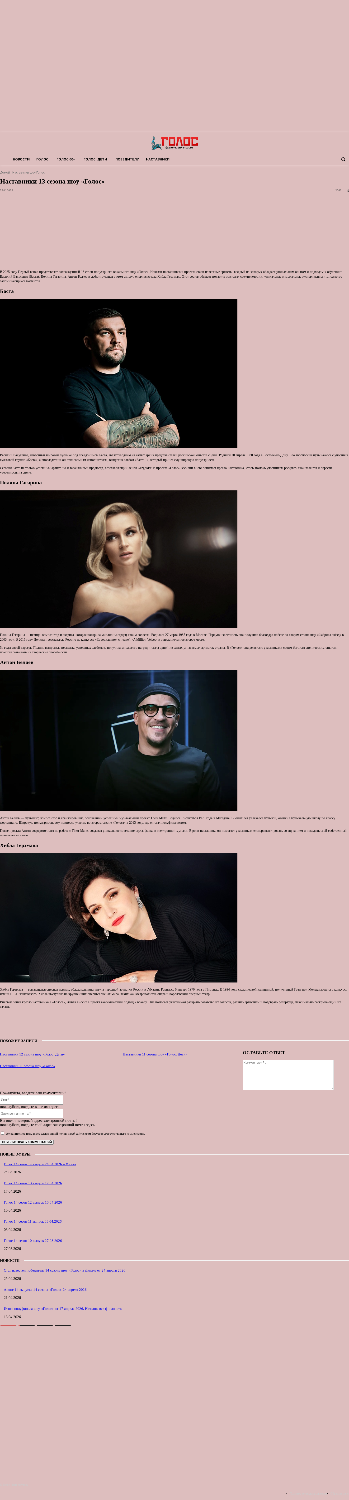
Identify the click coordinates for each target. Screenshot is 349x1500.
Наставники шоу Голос (28, 172)
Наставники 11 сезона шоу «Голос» (27, 1066)
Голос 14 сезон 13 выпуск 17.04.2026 (33, 1183)
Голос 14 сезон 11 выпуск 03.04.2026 (33, 1221)
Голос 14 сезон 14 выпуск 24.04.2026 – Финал (40, 1164)
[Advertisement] (142, 233)
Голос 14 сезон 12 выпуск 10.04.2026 (33, 1202)
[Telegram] (140, 1024)
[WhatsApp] (123, 1024)
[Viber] (191, 1024)
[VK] (157, 1024)
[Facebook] (208, 1024)
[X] (174, 1024)
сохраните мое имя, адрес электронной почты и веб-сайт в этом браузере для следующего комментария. (75, 1133)
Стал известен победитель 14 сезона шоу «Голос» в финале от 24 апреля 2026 (64, 1270)
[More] (225, 1025)
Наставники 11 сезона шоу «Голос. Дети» (155, 1054)
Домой (5, 172)
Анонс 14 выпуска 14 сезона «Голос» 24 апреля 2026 (45, 1290)
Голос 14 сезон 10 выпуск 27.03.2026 (33, 1241)
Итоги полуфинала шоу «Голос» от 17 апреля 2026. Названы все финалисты (63, 1309)
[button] (343, 159)
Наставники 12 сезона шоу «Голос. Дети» (32, 1054)
